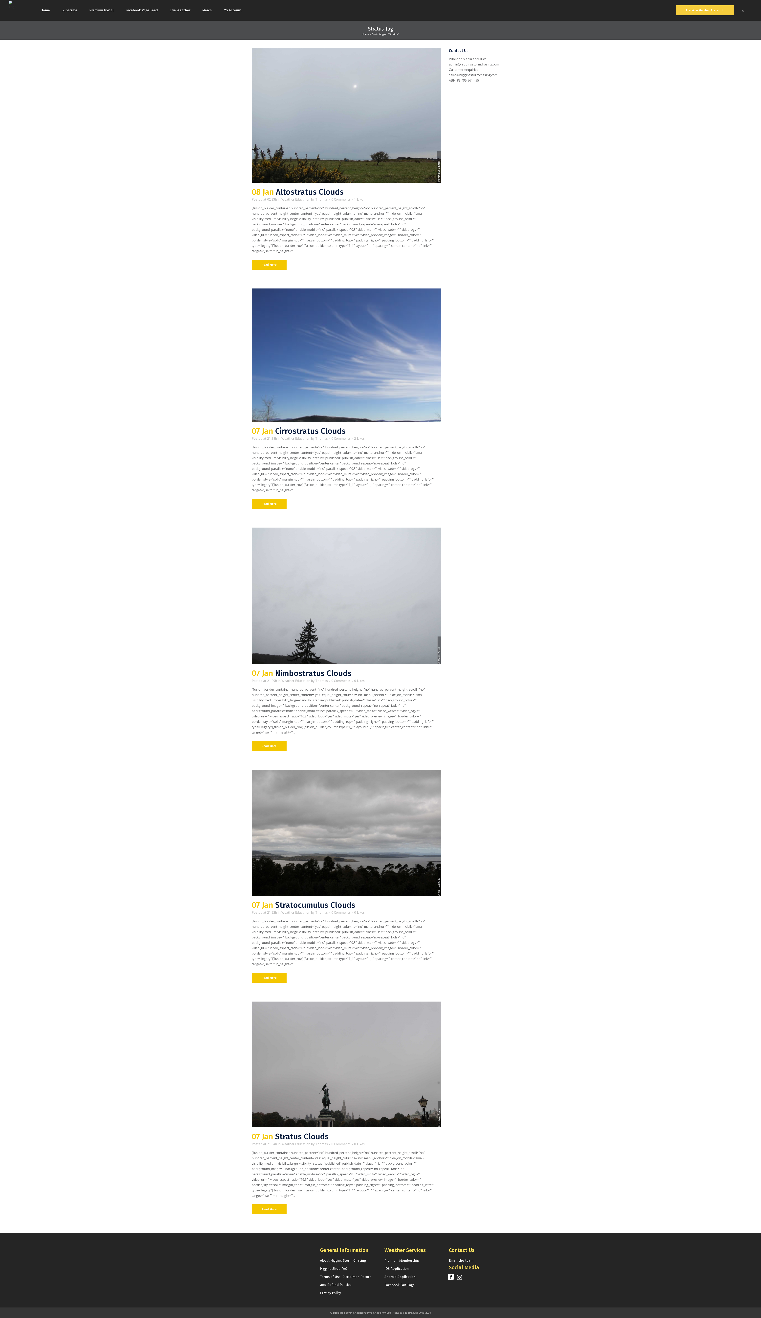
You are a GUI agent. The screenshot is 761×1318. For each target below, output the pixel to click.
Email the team (461, 1260)
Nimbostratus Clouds (313, 673)
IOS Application (396, 1269)
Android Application (400, 1277)
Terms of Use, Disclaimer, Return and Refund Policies (346, 1281)
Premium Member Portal (702, 10)
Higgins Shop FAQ (333, 1269)
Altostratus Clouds (310, 192)
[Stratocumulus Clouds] (346, 833)
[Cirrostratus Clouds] (346, 355)
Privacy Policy (330, 1293)
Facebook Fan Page (399, 1285)
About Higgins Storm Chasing (343, 1260)
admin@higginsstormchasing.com (474, 64)
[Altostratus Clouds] (346, 115)
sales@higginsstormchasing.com (473, 75)
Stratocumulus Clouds (315, 905)
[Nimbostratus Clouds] (346, 596)
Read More (269, 264)
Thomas (321, 199)
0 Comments (341, 199)
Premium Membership (401, 1260)
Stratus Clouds (302, 1136)
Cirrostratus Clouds (310, 431)
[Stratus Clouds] (346, 1064)
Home (365, 34)
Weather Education (295, 199)
